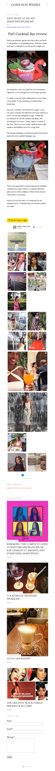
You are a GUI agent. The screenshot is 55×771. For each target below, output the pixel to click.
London (28, 488)
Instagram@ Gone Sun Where (18, 27)
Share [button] (9, 484)
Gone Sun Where (25, 5)
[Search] (47, 4)
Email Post (17, 484)
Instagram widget (28, 478)
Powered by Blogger (28, 766)
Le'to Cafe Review (18, 658)
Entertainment (19, 488)
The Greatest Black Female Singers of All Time (25, 704)
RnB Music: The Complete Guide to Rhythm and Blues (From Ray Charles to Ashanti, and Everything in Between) (27, 548)
